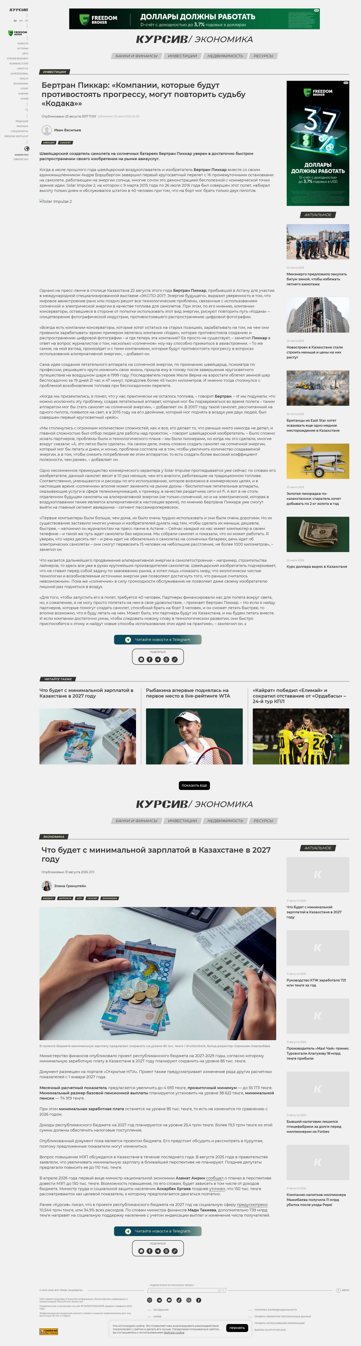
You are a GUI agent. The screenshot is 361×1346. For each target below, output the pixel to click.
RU (15, 21)
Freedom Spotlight (16, 136)
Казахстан (21, 154)
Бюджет (48, 898)
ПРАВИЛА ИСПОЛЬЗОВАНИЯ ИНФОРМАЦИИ (279, 1323)
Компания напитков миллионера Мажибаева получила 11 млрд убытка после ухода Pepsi (316, 1200)
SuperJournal (19, 73)
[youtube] (169, 1300)
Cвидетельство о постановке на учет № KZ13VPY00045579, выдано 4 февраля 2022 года (85, 1307)
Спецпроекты (19, 131)
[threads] (188, 1300)
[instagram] (149, 1300)
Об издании (160, 1310)
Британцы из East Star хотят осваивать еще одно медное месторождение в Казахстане (313, 425)
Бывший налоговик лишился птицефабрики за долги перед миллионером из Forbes (314, 1127)
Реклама (22, 126)
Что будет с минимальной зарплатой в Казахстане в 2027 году (86, 693)
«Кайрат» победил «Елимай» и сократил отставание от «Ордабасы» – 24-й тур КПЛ (299, 696)
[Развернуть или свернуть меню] (26, 110)
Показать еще (194, 785)
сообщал (215, 1178)
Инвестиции (182, 56)
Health (24, 78)
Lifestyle (22, 68)
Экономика (20, 83)
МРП (79, 898)
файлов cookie (174, 1332)
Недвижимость (225, 56)
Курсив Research (17, 58)
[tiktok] (179, 1300)
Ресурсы (263, 56)
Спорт (24, 88)
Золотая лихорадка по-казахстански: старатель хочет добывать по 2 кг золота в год (314, 499)
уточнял (217, 1189)
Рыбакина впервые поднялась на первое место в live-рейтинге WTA (188, 693)
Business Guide (19, 63)
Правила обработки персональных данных (282, 1316)
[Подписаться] (223, 1290)
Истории (22, 48)
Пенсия (92, 898)
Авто (25, 53)
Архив (24, 98)
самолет (65, 142)
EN (21, 21)
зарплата (65, 898)
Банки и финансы (136, 56)
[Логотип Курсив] (18, 9)
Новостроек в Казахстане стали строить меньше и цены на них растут (315, 352)
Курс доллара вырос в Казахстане (317, 567)
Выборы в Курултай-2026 (270, 1330)
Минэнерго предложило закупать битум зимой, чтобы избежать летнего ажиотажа (317, 279)
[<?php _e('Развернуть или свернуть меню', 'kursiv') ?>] (26, 149)
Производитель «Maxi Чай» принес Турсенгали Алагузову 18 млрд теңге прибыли (318, 1053)
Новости (22, 43)
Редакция (22, 121)
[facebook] (198, 1300)
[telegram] (159, 1300)
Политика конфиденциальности (275, 1310)
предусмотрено (252, 1204)
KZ (26, 21)
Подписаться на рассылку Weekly (172, 1285)
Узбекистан (20, 159)
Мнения (23, 93)
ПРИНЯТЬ (237, 1328)
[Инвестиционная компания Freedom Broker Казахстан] (17, 33)
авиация (49, 142)
